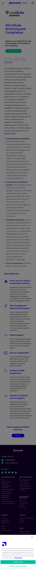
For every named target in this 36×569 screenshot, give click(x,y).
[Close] (32, 537)
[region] (18, 552)
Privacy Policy (18, 558)
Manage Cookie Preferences (18, 566)
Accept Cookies (18, 562)
